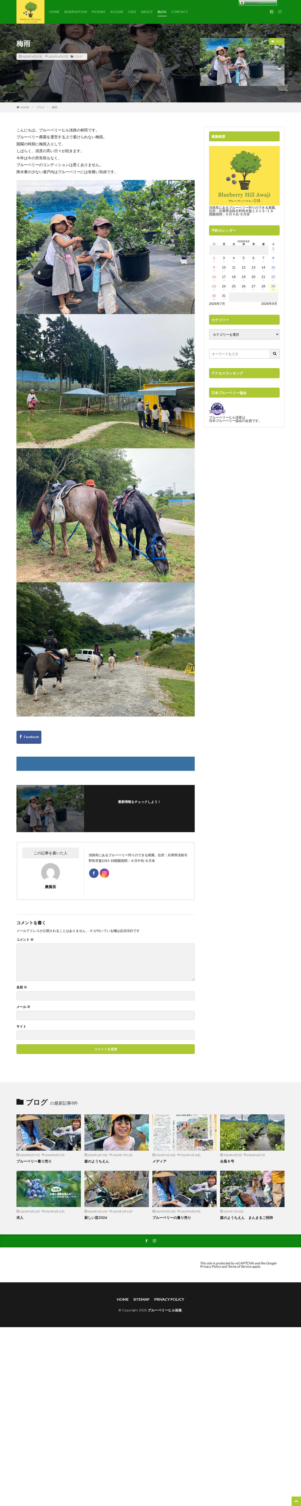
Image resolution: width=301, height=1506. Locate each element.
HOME (54, 12)
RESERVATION (75, 12)
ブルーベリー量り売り (34, 1161)
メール (23, 1006)
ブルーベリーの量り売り (171, 1217)
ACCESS (116, 12)
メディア (159, 1161)
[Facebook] (28, 737)
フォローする (140, 808)
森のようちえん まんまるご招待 (246, 1217)
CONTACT (179, 12)
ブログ (78, 56)
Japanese (251, 2)
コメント (25, 939)
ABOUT (147, 12)
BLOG (162, 12)
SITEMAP (141, 1299)
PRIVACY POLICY (169, 1299)
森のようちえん (98, 1161)
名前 (21, 987)
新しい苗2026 (95, 1217)
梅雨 (54, 107)
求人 (20, 1217)
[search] (275, 354)
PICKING (99, 12)
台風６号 (227, 1161)
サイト (21, 1026)
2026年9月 (269, 304)
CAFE (132, 12)
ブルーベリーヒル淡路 (165, 1310)
